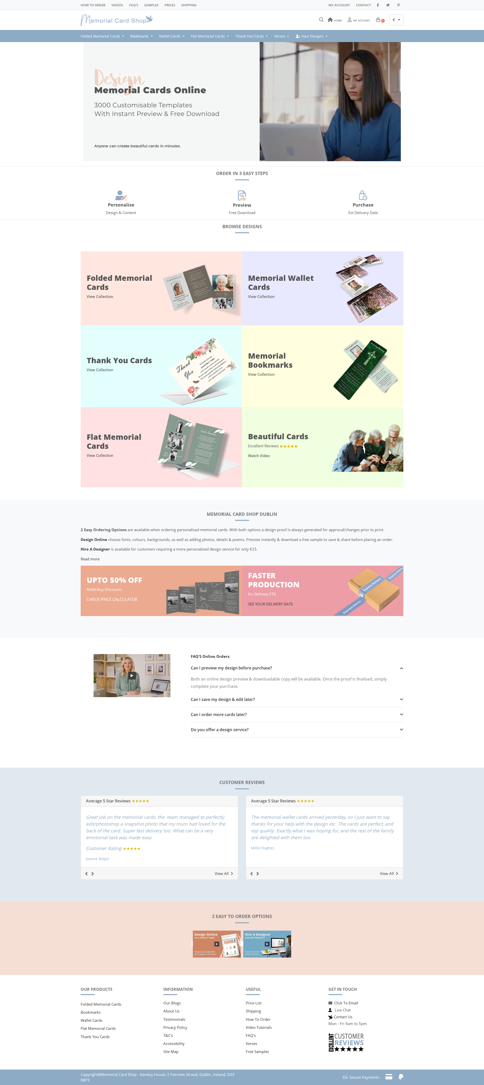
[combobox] (396, 20)
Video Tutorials (259, 1027)
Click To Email (346, 1002)
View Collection (100, 296)
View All (222, 873)
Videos (117, 5)
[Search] (321, 20)
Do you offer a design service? (220, 729)
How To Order (93, 5)
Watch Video (259, 455)
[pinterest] (399, 5)
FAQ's (251, 1035)
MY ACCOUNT (339, 5)
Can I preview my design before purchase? (231, 668)
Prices (170, 5)
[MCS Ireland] (118, 20)
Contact (363, 5)
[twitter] (388, 5)
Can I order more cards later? (219, 714)
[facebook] (378, 5)
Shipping (188, 5)
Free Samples (257, 1051)
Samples (151, 5)
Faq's (133, 5)
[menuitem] (104, 36)
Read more (90, 558)
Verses (251, 1043)
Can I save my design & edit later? (223, 699)
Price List (253, 1002)
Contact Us (343, 1016)
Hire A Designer (95, 549)
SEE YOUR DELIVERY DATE (271, 603)
